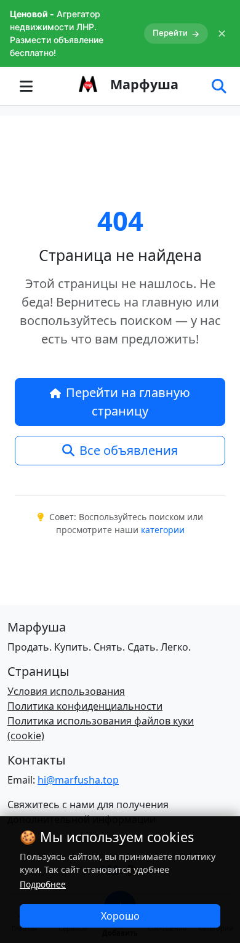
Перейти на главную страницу (128, 401)
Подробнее (43, 884)
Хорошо (120, 916)
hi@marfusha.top (78, 780)
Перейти (176, 33)
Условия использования (66, 691)
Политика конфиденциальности (84, 706)
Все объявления (128, 450)
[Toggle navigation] (26, 86)
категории (163, 530)
